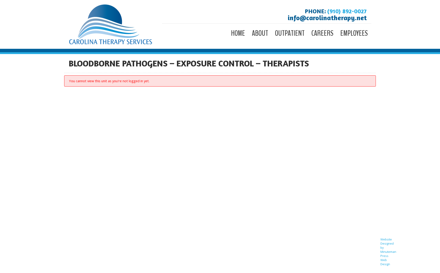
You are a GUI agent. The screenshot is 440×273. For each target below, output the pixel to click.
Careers (322, 33)
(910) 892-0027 (347, 11)
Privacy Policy (386, 217)
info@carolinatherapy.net (327, 18)
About (260, 33)
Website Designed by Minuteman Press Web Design (388, 251)
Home (238, 33)
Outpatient (290, 33)
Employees (354, 33)
